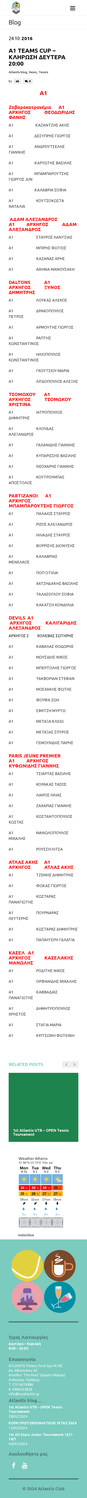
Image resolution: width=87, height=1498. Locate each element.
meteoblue (26, 1235)
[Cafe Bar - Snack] (60, 1265)
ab (17, 81)
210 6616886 (22, 1384)
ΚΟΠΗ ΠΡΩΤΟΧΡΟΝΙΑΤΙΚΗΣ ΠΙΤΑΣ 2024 (42, 1423)
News (33, 72)
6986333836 (22, 1389)
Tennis (43, 72)
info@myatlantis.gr (24, 1394)
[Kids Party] (27, 1297)
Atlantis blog (18, 72)
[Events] (60, 1297)
